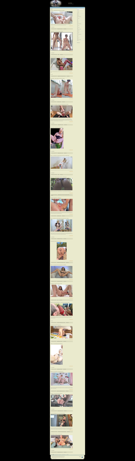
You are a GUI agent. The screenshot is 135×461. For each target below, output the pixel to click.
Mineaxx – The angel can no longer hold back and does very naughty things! (60, 155)
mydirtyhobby (53, 151)
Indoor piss (78, 25)
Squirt (58, 54)
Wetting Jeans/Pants (68, 194)
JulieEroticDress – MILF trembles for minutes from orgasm (58, 78)
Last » (67, 454)
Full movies (78, 18)
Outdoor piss (62, 262)
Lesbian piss (58, 322)
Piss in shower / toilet (63, 431)
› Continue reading (71, 51)
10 (60, 454)
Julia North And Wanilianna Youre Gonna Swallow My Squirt (58, 413)
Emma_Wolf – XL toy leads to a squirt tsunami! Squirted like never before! (59, 104)
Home (52, 7)
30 (63, 454)
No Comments (61, 54)
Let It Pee (70, 3)
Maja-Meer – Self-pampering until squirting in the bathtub (57, 10)
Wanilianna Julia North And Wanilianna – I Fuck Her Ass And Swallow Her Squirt (60, 302)
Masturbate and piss (60, 194)
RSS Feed (80, 456)
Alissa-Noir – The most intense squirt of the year (56, 393)
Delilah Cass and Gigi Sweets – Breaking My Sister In (57, 371)
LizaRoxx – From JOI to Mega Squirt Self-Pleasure (57, 343)
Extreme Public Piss (79, 16)
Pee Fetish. (63, 194)
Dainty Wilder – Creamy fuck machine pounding (56, 283)
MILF (52, 74)
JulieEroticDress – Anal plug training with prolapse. (57, 31)
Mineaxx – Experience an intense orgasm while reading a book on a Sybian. (60, 218)
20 (62, 454)
